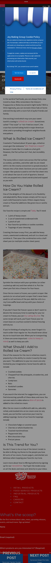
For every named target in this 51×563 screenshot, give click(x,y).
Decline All (18, 79)
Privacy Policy (37, 48)
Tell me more (19, 73)
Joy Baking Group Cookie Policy (23, 36)
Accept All (32, 73)
